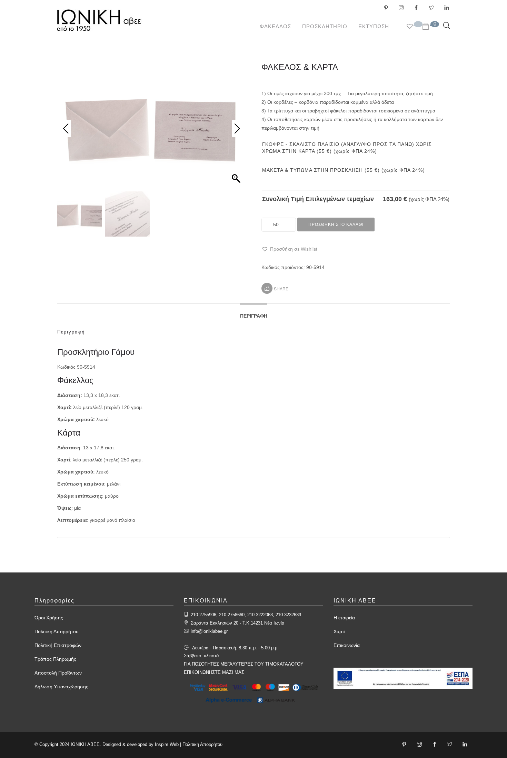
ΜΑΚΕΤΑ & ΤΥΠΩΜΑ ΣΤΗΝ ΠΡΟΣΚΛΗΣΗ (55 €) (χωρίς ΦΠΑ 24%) (343, 170)
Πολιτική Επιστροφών (57, 645)
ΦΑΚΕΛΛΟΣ (275, 26)
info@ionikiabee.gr (209, 631)
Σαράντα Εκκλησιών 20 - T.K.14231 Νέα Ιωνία (238, 623)
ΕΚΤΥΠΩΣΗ (373, 26)
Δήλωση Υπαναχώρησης (61, 686)
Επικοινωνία (347, 645)
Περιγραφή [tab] (253, 316)
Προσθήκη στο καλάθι (336, 224)
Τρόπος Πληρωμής (55, 659)
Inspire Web (167, 744)
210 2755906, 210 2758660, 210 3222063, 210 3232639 (246, 614)
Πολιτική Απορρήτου (56, 631)
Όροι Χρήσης (48, 617)
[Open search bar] (446, 25)
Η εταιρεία (344, 617)
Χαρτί (339, 631)
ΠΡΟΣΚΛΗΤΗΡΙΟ (324, 26)
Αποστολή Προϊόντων (58, 673)
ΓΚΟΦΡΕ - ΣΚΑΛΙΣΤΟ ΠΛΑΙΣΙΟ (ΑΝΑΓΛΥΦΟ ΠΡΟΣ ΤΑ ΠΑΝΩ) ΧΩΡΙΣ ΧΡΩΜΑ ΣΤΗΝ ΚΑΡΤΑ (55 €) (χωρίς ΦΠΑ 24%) (347, 147)
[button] (289, 249)
